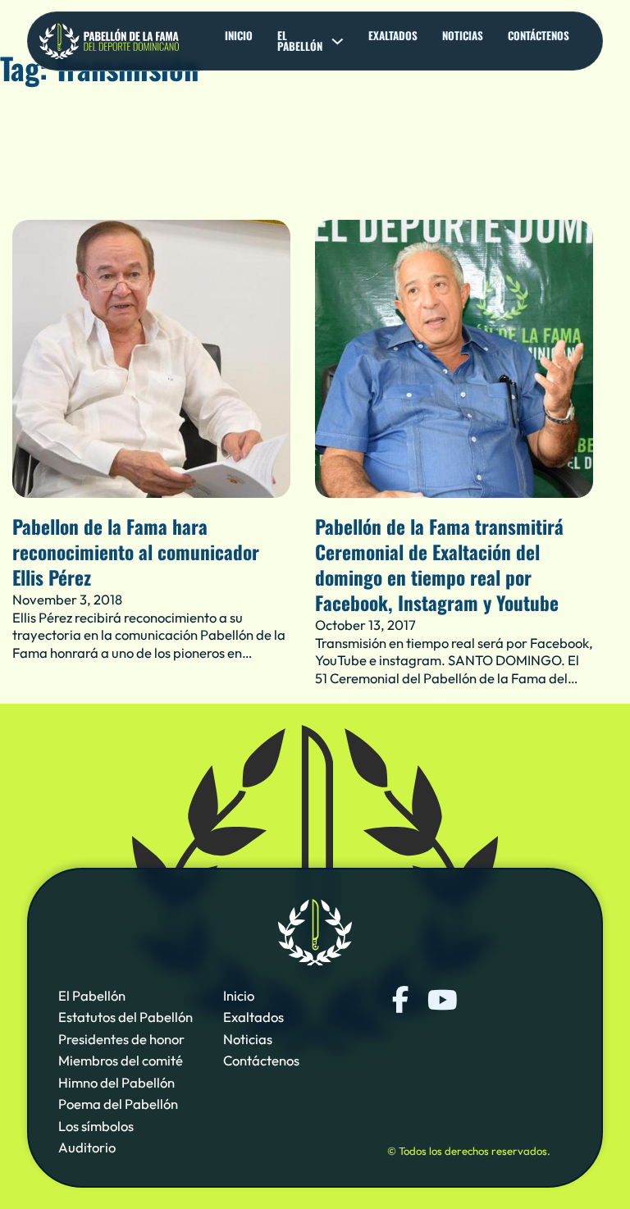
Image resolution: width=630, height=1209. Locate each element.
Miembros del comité (120, 1060)
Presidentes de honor (121, 1038)
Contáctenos (538, 35)
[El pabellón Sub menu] (338, 41)
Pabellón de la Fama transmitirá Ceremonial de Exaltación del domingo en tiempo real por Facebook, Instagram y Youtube (439, 564)
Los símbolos (96, 1125)
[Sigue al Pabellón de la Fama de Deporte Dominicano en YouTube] (440, 1000)
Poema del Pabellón (118, 1103)
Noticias (462, 35)
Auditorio (87, 1147)
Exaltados (393, 35)
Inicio (239, 35)
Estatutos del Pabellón (125, 1016)
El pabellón (299, 41)
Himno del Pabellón (116, 1082)
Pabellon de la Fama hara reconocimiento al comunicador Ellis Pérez (135, 551)
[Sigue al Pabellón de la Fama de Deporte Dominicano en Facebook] (400, 1000)
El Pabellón (92, 995)
